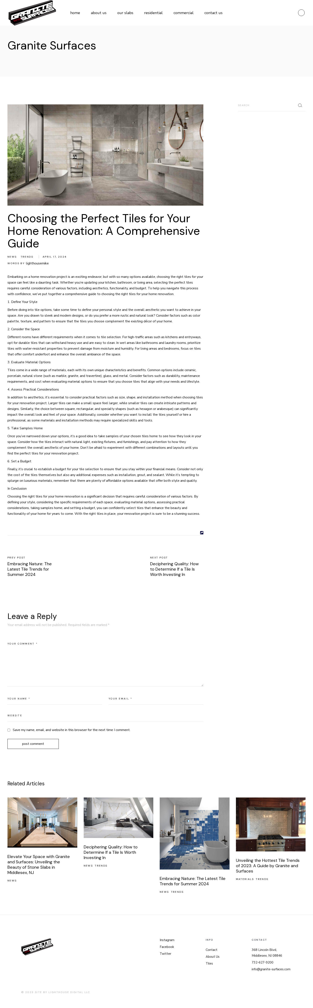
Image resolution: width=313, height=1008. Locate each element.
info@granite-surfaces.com (271, 969)
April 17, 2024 (55, 256)
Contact (211, 950)
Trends (27, 256)
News (12, 256)
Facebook (167, 947)
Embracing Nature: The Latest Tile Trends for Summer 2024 (192, 881)
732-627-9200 (262, 962)
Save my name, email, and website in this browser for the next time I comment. (71, 730)
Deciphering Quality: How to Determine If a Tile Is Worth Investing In (111, 852)
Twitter (165, 954)
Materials (245, 879)
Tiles (209, 963)
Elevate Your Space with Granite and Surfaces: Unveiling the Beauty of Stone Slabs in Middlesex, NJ (38, 864)
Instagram (167, 940)
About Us (213, 957)
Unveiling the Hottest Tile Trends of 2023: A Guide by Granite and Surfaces (268, 866)
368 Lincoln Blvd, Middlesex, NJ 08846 (267, 953)
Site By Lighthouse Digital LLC (62, 992)
